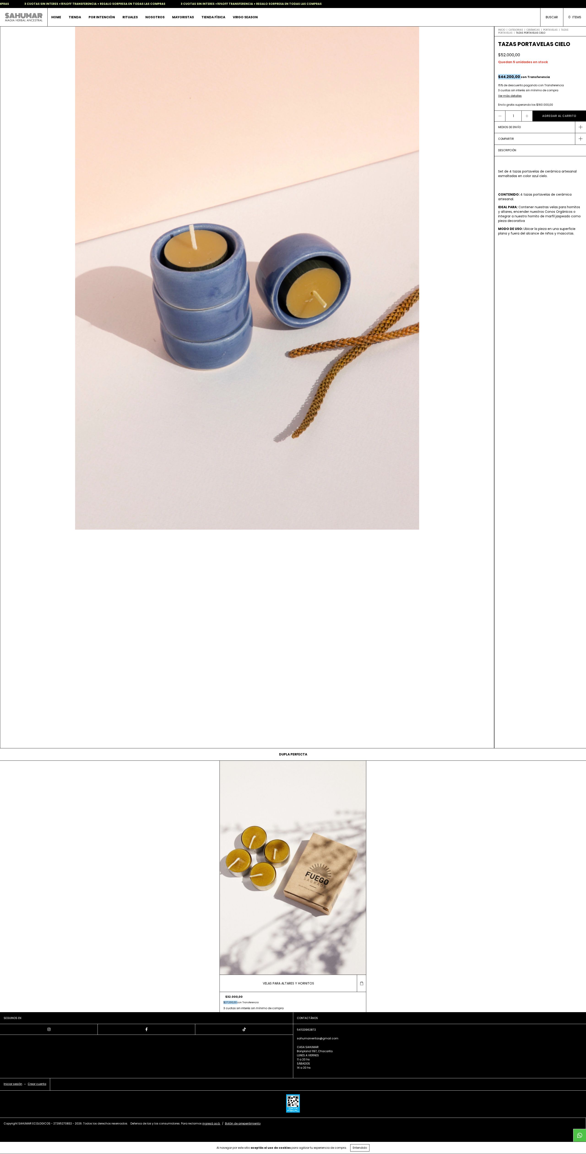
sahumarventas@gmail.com (317, 1038)
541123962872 (306, 1030)
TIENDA (75, 17)
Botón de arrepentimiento (242, 1123)
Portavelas (550, 30)
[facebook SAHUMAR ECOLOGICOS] (147, 1029)
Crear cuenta (37, 1084)
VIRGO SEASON (245, 17)
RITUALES (130, 17)
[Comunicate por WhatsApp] (579, 1135)
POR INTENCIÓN (102, 17)
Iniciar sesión (13, 1084)
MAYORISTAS (183, 17)
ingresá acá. (211, 1123)
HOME (56, 17)
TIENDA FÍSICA (213, 17)
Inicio (501, 30)
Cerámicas (533, 30)
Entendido (360, 1148)
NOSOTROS (155, 17)
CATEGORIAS (516, 30)
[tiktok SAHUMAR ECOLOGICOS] (244, 1029)
